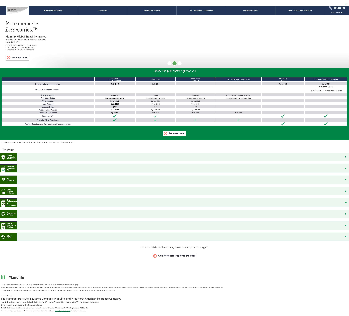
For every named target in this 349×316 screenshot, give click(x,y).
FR (346, 4)
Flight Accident (48, 101)
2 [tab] (175, 63)
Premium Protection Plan (53, 10)
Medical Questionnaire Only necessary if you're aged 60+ (47, 124)
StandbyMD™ (47, 116)
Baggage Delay (48, 107)
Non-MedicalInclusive (195, 79)
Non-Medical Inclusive (152, 10)
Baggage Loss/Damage (47, 110)
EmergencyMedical (283, 79)
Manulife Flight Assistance (48, 120)
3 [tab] (179, 63)
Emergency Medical (250, 10)
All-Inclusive (102, 10)
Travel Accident (48, 104)
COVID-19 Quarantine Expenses (47, 89)
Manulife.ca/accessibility (63, 311)
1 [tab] (170, 63)
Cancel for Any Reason (48, 112)
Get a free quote (19, 57)
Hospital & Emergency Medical (47, 84)
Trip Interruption (48, 95)
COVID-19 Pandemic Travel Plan (300, 10)
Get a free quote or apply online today (176, 255)
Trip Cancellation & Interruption (201, 10)
